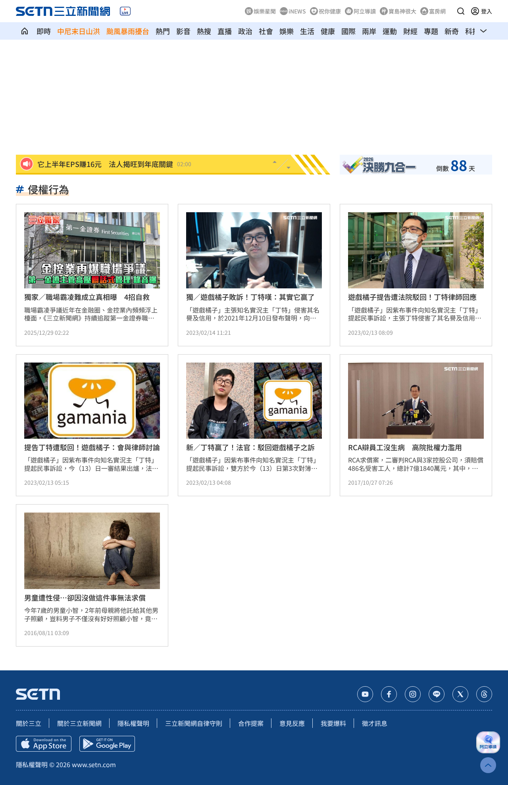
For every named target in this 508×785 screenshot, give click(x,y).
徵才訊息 (374, 723)
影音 (183, 31)
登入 (486, 11)
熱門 (163, 31)
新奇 (451, 31)
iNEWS (297, 11)
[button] (461, 11)
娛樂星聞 (265, 11)
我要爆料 (333, 723)
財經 (410, 31)
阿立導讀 (365, 11)
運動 (390, 31)
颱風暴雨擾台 (127, 31)
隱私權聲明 (133, 723)
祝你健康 (330, 11)
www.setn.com (94, 764)
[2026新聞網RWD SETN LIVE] (125, 11)
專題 (431, 31)
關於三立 (28, 723)
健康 (328, 31)
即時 (44, 31)
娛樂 (286, 31)
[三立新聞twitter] (460, 694)
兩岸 (369, 31)
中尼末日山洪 (78, 31)
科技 (472, 31)
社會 (266, 31)
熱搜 (204, 31)
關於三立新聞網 (79, 723)
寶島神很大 (402, 11)
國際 (348, 31)
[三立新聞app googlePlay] (107, 744)
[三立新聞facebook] (388, 694)
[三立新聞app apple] (43, 744)
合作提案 (251, 723)
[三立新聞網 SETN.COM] (24, 31)
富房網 (437, 11)
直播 (224, 31)
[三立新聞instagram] (412, 694)
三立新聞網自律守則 (193, 723)
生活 (307, 31)
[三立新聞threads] (484, 694)
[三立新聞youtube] (365, 694)
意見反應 (292, 723)
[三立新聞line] (436, 694)
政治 (245, 31)
